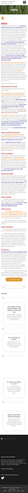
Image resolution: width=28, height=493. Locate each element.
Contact (22, 490)
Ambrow (17, 489)
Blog (18, 490)
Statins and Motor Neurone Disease (14, 415)
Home (5, 490)
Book (14, 490)
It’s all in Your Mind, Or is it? (14, 383)
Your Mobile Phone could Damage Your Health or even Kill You (14, 309)
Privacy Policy (24, 487)
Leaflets (10, 490)
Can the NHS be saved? (14, 338)
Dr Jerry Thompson (8, 2)
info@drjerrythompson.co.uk (11, 474)
